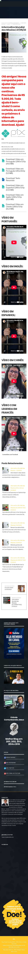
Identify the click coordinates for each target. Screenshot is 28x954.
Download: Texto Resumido (13, 179)
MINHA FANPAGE (10, 757)
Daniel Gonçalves (14, 22)
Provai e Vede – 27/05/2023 (9, 587)
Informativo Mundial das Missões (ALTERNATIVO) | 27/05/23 (18, 560)
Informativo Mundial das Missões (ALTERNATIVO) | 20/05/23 (18, 508)
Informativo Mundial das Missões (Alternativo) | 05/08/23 (17, 488)
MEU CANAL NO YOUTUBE (13, 773)
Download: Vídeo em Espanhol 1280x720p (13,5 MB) (15, 187)
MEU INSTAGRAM (10, 762)
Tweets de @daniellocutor (8, 837)
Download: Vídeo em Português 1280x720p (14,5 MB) (16, 161)
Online (10, 786)
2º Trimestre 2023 (16, 24)
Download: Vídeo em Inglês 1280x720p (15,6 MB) (15, 197)
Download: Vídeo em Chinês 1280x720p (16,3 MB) (15, 206)
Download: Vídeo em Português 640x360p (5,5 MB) (15, 171)
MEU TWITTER (10, 768)
